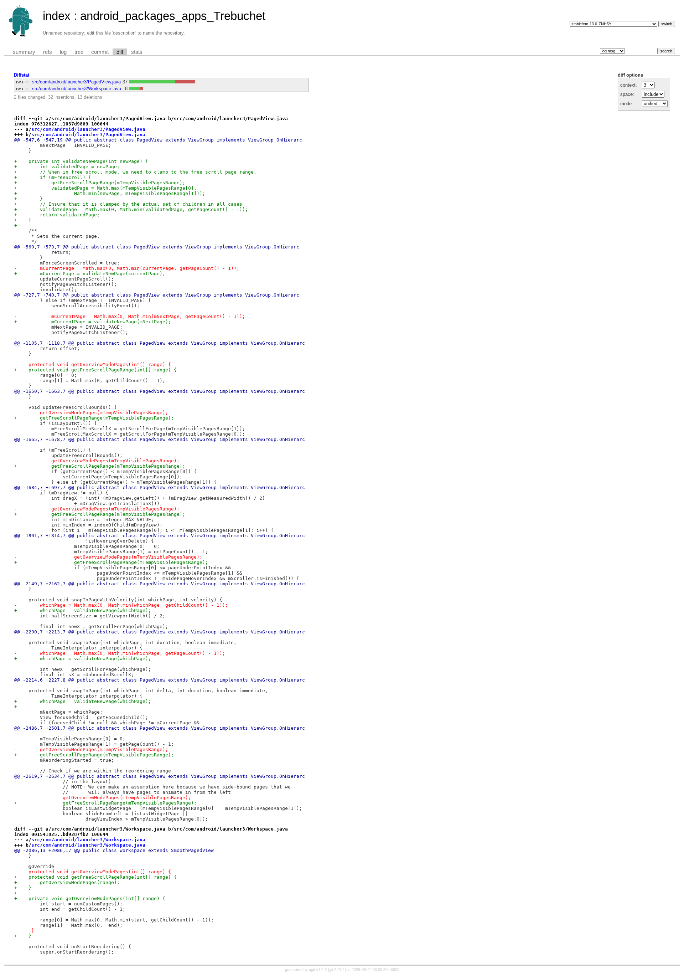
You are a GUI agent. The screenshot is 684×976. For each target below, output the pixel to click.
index (57, 15)
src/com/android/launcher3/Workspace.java (76, 88)
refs (47, 52)
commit (100, 52)
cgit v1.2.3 (318, 969)
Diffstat (21, 75)
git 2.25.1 (337, 969)
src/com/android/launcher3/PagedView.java (76, 81)
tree (78, 52)
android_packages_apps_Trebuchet (172, 15)
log (63, 52)
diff (119, 52)
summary (24, 52)
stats (136, 52)
